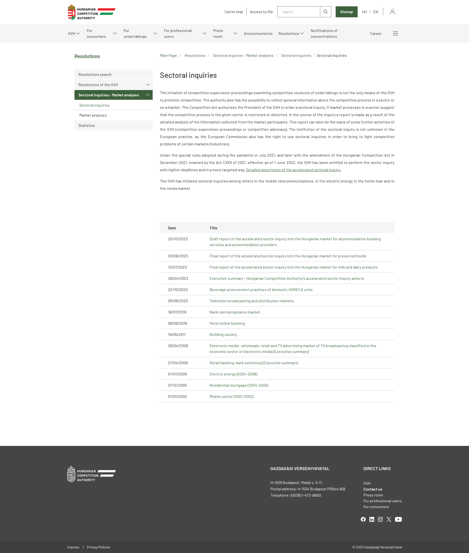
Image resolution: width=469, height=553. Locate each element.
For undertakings (135, 33)
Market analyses (93, 115)
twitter (388, 519)
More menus (395, 33)
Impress (73, 547)
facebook (363, 519)
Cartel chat (233, 12)
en (375, 11)
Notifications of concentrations (324, 33)
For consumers (376, 506)
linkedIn (371, 519)
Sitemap (346, 12)
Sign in (392, 11)
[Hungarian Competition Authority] (91, 12)
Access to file (261, 12)
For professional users (178, 33)
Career (376, 33)
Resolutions (288, 33)
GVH (71, 33)
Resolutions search (95, 74)
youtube (398, 519)
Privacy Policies (98, 547)
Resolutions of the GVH (98, 84)
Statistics (86, 125)
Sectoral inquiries (94, 105)
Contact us (372, 489)
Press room (218, 33)
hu (364, 11)
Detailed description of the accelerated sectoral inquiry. (293, 169)
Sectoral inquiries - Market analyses (108, 94)
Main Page (168, 55)
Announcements (258, 33)
